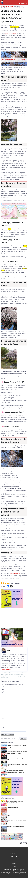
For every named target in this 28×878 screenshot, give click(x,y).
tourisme (3, 677)
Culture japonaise (9, 674)
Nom (3, 710)
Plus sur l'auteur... (6, 669)
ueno (7, 677)
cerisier (8, 676)
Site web (3, 726)
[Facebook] (20, 844)
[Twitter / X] (21, 844)
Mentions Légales (14, 849)
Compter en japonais (12, 807)
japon (19, 676)
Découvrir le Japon (18, 674)
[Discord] (26, 844)
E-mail (3, 718)
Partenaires (14, 859)
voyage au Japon (15, 573)
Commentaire (2, 691)
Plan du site (14, 856)
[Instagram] (23, 844)
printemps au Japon (11, 33)
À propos (14, 863)
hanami (15, 676)
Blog (3, 674)
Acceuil (2, 6)
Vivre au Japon (9, 6)
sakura (22, 676)
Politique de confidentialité (14, 853)
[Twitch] (25, 844)
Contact (14, 866)
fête (12, 676)
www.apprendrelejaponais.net (14, 870)
